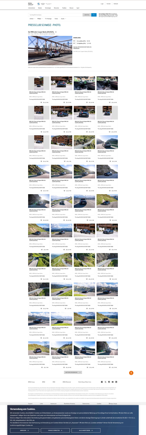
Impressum (53, 403)
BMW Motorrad (67, 382)
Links (41, 403)
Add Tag (87, 15)
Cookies (99, 403)
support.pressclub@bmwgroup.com (108, 16)
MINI (54, 382)
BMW (43, 382)
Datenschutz (86, 403)
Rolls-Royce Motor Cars (84, 382)
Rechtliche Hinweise (69, 403)
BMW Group (31, 382)
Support (30, 403)
